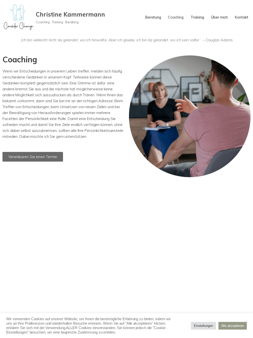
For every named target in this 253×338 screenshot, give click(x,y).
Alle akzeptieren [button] (232, 326)
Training (197, 17)
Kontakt (241, 17)
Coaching (176, 17)
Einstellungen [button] (203, 326)
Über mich (219, 17)
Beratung (153, 17)
